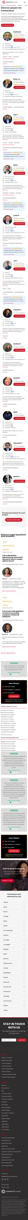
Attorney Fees (5, 1088)
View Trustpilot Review (14, 672)
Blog (3, 1091)
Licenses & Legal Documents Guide (11, 1151)
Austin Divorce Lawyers (7, 710)
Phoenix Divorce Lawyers (7, 727)
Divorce (20, 5)
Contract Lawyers (11, 5)
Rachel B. (16, 378)
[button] (14, 902)
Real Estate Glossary (7, 1154)
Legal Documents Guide (8, 1149)
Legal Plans (4, 1121)
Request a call (7, 880)
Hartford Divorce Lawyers (7, 744)
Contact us (5, 1173)
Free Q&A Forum (6, 1140)
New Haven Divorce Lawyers (8, 746)
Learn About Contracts (8, 1113)
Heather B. (17, 344)
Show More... (5, 104)
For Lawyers (5, 1104)
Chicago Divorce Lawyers (8, 714)
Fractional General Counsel (9, 1074)
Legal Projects (5, 1127)
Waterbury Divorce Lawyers (8, 750)
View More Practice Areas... (8, 58)
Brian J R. (16, 79)
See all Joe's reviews (8, 303)
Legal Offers (5, 1116)
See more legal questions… (8, 653)
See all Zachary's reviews (10, 73)
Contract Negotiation (7, 1069)
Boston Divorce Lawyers (7, 712)
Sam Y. (15, 115)
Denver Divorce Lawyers (7, 719)
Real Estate (16, 142)
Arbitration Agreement (8, 107)
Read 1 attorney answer (9, 591)
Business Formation (7, 1060)
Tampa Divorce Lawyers (7, 732)
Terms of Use (5, 1187)
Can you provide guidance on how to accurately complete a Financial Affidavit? (13, 614)
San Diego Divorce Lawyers (8, 730)
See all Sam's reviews (9, 159)
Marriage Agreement (19, 292)
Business (5, 56)
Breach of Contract (7, 1057)
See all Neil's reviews (8, 209)
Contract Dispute (6, 1063)
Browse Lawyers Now (14, 520)
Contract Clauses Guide (8, 1138)
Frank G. (16, 215)
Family (10, 56)
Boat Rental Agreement (8, 370)
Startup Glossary (6, 1157)
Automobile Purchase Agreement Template (12, 147)
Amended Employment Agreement (10, 467)
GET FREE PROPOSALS (7, 25)
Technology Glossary (7, 1165)
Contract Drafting (6, 1066)
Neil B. (15, 165)
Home (2, 5)
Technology (18, 193)
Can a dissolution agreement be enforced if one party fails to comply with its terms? (12, 558)
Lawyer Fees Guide (7, 1143)
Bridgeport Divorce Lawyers (8, 741)
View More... (5, 63)
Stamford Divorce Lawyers (8, 748)
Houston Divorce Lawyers (7, 721)
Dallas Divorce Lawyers (7, 717)
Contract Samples (7, 1096)
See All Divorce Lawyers (6, 734)
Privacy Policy (5, 1184)
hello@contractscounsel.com (10, 1176)
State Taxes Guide (7, 1162)
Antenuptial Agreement (8, 61)
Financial (11, 142)
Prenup (9, 288)
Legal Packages (6, 1118)
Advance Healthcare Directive (9, 435)
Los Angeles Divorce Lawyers (8, 723)
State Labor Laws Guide (8, 1160)
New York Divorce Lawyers (8, 725)
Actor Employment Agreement (9, 198)
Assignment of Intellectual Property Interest (12, 243)
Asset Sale (5, 336)
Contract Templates (7, 1099)
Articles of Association (19, 107)
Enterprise (4, 1102)
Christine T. (17, 310)
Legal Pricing (5, 1124)
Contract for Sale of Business (9, 404)
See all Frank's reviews (9, 254)
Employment (16, 56)
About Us (4, 1085)
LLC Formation (5, 1129)
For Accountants (6, 1107)
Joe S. (15, 261)
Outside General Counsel (8, 1077)
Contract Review (6, 1071)
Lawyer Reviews (6, 1110)
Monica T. (16, 476)
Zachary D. (17, 32)
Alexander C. (18, 443)
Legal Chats (5, 1146)
